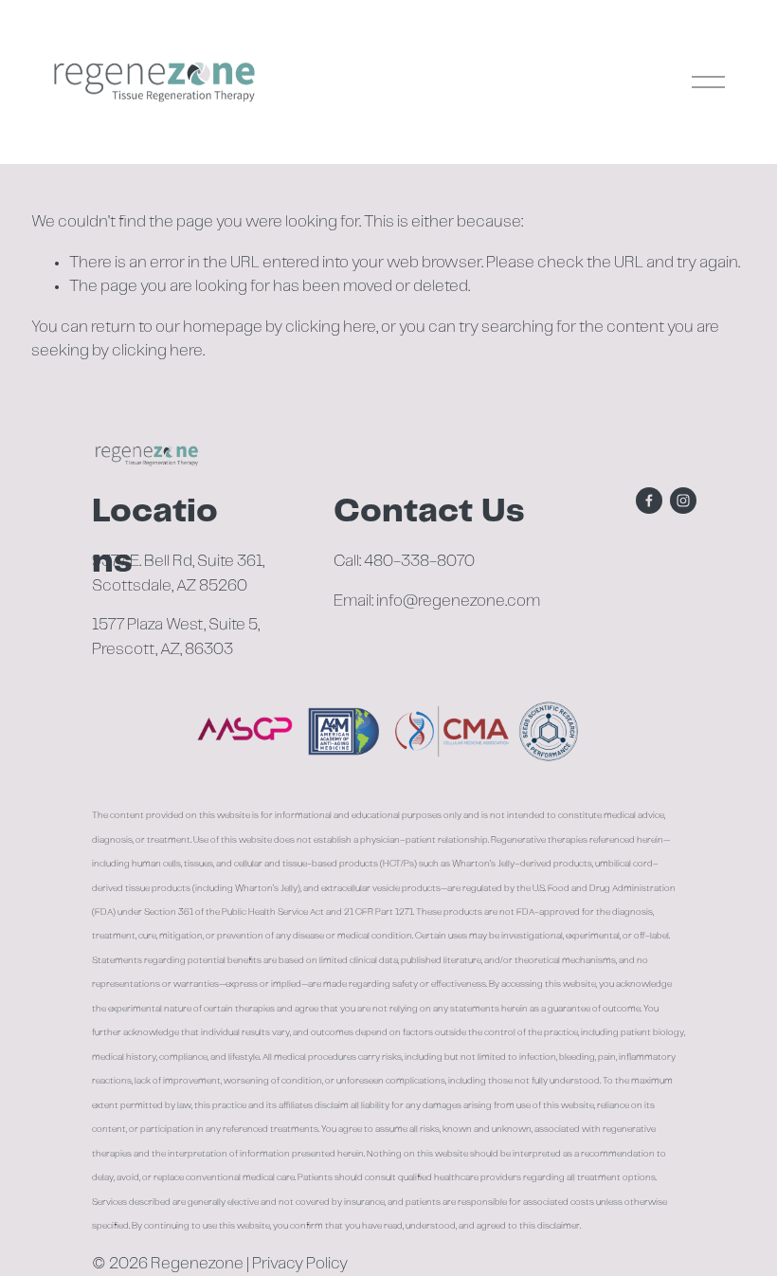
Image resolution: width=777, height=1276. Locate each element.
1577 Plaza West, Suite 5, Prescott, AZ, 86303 (176, 636)
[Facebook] (649, 500)
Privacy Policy (300, 1263)
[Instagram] (683, 500)
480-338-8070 (419, 561)
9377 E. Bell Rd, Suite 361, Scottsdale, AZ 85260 (178, 573)
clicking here (330, 327)
